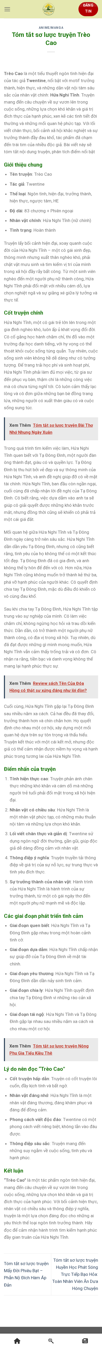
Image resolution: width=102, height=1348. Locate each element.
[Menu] (7, 9)
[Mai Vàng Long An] (49, 9)
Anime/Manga (51, 28)
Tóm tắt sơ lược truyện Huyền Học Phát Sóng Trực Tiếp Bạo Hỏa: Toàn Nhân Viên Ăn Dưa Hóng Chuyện (75, 1274)
